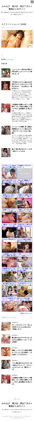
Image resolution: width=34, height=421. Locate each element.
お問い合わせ (17, 399)
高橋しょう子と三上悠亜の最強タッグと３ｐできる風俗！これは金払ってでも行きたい (22, 352)
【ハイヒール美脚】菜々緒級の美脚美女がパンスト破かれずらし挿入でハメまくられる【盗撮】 (22, 130)
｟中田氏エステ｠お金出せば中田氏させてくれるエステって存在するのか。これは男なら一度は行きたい (22, 85)
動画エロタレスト (26, 313)
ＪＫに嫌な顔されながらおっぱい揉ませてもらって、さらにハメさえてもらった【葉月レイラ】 (22, 366)
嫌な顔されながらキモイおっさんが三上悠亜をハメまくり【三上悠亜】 (22, 340)
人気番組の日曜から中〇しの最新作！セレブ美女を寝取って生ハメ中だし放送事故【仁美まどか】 (22, 108)
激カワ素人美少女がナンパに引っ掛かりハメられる (22, 150)
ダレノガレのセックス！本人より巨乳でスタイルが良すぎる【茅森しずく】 (22, 327)
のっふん (10, 59)
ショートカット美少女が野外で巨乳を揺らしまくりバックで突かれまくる (22, 71)
